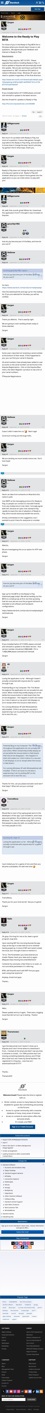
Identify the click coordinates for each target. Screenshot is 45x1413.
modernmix (6, 1319)
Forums (4, 1386)
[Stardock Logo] (11, 2)
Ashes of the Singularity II (34, 1332)
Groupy (4, 1349)
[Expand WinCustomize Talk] (3, 1207)
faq (33, 112)
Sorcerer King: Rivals (32, 1354)
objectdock (19, 1305)
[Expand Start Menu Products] (3, 1204)
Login (19, 13)
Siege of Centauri (31, 1351)
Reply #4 (5, 237)
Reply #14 (5, 674)
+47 (4, 29)
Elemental (29, 1335)
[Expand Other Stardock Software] (3, 1196)
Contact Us (5, 1383)
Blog (3, 1366)
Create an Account (34, 1369)
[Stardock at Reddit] (15, 1247)
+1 (4, 130)
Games (29, 1328)
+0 (4, 230)
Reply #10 (5, 490)
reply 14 (16, 838)
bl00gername (13, 123)
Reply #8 (5, 427)
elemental (17, 1316)
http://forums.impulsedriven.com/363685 (18, 104)
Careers (4, 1372)
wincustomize (14, 1310)
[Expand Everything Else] (1, 1216)
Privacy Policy (10, 1409)
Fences (4, 1340)
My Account (32, 1366)
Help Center (32, 1363)
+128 (3, 925)
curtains (34, 1316)
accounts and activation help (26, 1308)
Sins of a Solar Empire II (33, 1340)
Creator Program (7, 1380)
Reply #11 (5, 541)
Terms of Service (21, 1409)
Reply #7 (5, 349)
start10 (39, 1308)
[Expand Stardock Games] (1, 1213)
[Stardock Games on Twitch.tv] (24, 1243)
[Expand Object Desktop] (3, 1170)
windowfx (29, 1313)
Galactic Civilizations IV (33, 1337)
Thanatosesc (13, 1031)
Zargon (10, 22)
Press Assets (5, 1378)
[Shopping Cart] (40, 3)
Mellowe (11, 252)
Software (6, 1328)
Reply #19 (5, 1004)
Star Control (30, 1343)
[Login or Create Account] (37, 3)
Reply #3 (5, 206)
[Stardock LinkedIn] (26, 1247)
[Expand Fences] (3, 1184)
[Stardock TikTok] (22, 1247)
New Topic (38, 9)
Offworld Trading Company (34, 1349)
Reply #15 (5, 737)
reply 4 (24, 270)
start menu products (26, 1302)
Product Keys (33, 1372)
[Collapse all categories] (43, 1164)
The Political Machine (32, 1346)
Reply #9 (5, 454)
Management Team (8, 1369)
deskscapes (12, 1308)
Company (5, 1360)
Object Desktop (6, 1332)
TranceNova (12, 799)
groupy (36, 1305)
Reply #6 (5, 315)
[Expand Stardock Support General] (3, 1173)
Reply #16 (5, 809)
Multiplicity (5, 1346)
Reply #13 (5, 640)
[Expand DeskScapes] (3, 1182)
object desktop (7, 1316)
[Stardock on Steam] (32, 1243)
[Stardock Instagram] (28, 1243)
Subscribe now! (22, 1232)
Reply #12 (5, 575)
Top (43, 133)
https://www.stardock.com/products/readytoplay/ (22, 287)
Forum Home (4, 13)
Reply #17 (5, 894)
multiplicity (28, 1305)
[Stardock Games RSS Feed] (30, 1247)
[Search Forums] (43, 3)
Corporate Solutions (8, 1335)
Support (32, 1360)
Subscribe (31, 1399)
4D (8, 664)
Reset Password (34, 1375)
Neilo (9, 918)
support (39, 112)
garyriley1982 (13, 224)
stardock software (8, 1305)
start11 (34, 1310)
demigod (21, 1313)
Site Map (36, 1409)
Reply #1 (5, 133)
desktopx (5, 1310)
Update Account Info (35, 1378)
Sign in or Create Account (22, 1127)
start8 (4, 1308)
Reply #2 (5, 166)
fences (4, 1302)
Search (13, 13)
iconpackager (25, 1310)
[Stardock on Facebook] (17, 1243)
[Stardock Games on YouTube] (20, 1243)
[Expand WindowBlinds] (3, 1210)
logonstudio (25, 1316)
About (4, 1363)
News (3, 1375)
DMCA (30, 1409)
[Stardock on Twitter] (13, 1243)
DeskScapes (5, 1343)
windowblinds (13, 1302)
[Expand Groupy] (3, 1187)
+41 (4, 259)
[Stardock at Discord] (19, 1247)
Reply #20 (5, 1042)
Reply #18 (5, 932)
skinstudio (5, 1313)
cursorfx (13, 1313)
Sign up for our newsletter (13, 1396)
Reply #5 (5, 262)
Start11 (4, 1337)
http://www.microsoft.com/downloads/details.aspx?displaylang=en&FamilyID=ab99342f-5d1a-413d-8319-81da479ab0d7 (22, 82)
